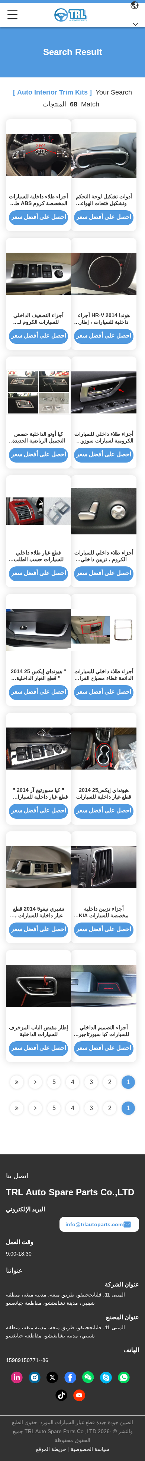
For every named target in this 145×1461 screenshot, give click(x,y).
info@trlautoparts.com (94, 1224)
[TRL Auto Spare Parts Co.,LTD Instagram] (34, 1377)
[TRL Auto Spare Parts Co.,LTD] (71, 15)
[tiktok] (61, 1395)
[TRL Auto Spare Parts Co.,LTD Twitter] (52, 1377)
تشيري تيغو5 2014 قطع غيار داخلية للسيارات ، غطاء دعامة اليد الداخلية (38, 915)
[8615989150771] (123, 1377)
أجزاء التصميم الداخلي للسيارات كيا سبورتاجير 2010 (104, 1034)
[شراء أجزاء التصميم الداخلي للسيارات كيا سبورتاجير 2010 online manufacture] (103, 985)
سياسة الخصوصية (90, 1449)
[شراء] (38, 629)
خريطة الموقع (51, 1449)
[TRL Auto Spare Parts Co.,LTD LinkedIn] (16, 1377)
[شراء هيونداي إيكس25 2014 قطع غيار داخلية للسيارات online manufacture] (103, 748)
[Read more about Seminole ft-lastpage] (16, 1108)
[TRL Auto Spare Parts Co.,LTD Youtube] (79, 1395)
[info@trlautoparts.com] (106, 1377)
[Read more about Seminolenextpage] (35, 1108)
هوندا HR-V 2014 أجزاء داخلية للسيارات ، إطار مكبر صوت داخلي (104, 322)
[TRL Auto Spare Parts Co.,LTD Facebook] (70, 1377)
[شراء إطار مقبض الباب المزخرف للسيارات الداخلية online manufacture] (38, 985)
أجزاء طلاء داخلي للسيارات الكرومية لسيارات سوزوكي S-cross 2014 (103, 440)
